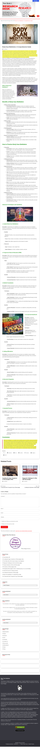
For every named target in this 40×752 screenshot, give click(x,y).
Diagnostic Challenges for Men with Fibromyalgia (29, 479)
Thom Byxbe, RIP (6, 557)
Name (2, 508)
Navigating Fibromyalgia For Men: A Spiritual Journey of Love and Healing (17, 568)
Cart (4, 637)
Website (2, 517)
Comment (3, 496)
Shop (4, 647)
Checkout (5, 639)
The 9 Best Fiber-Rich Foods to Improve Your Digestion (13, 561)
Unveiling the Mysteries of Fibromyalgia (10, 572)
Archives (5, 635)
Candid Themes (31, 744)
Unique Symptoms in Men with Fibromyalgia (11, 564)
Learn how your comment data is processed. (23, 530)
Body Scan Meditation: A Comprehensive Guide (12, 574)
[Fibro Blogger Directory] (20, 548)
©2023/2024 (6, 631)
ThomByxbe (5, 49)
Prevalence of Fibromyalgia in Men (9, 566)
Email (2, 512)
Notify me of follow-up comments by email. (10, 521)
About (4, 633)
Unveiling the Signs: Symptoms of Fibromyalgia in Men (9, 479)
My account (5, 643)
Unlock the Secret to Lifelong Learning (10, 570)
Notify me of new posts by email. (8, 523)
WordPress (16, 744)
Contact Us (5, 641)
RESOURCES (6, 645)
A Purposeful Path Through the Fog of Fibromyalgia (13, 576)
